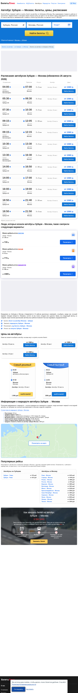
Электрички (61, 3)
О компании (4, 690)
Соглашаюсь (18, 689)
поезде (20, 249)
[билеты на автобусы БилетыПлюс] (8, 680)
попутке (21, 233)
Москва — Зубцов (21, 40)
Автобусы (38, 3)
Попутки (54, 3)
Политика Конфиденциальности (24, 684)
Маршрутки (46, 3)
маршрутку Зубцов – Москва (20, 323)
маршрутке (22, 265)
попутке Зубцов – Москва (19, 328)
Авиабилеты (21, 3)
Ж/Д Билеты (30, 3)
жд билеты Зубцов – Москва (22, 326)
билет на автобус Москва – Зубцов (21, 321)
